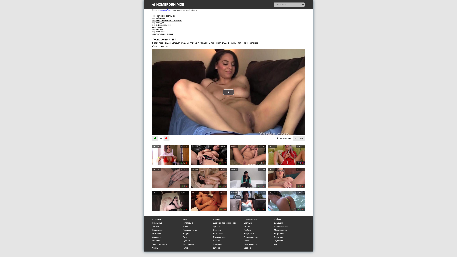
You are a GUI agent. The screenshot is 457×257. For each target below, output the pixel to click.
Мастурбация (193, 43)
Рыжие (216, 241)
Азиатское (156, 219)
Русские (186, 241)
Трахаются (217, 244)
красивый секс (165, 10)
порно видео (158, 23)
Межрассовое (280, 230)
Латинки (217, 230)
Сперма (247, 241)
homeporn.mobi (170, 4)
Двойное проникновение (224, 223)
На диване (187, 233)
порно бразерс (158, 18)
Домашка (278, 223)
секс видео (157, 27)
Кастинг (247, 226)
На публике (249, 233)
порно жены (157, 29)
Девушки (248, 223)
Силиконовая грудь (218, 43)
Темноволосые (251, 43)
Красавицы (157, 230)
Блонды (216, 219)
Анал (185, 219)
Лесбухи (247, 230)
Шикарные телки (235, 43)
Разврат (156, 241)
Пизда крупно (219, 237)
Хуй (275, 244)
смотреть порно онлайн (162, 34)
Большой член (250, 219)
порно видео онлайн (161, 25)
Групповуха (188, 223)
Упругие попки (250, 244)
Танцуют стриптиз (160, 244)
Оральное (156, 237)
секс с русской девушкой (163, 16)
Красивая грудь (190, 230)
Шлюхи (216, 248)
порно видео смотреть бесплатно (167, 20)
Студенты (278, 241)
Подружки (278, 237)
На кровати (218, 233)
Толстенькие (188, 244)
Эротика (247, 248)
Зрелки (216, 226)
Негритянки (279, 233)
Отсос (185, 237)
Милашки (156, 233)
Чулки (185, 248)
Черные (155, 248)
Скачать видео (290, 138)
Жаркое (155, 226)
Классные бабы (281, 226)
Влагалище (157, 223)
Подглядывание (251, 237)
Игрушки (204, 43)
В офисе (277, 219)
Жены (185, 226)
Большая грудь (179, 43)
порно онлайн (158, 32)
